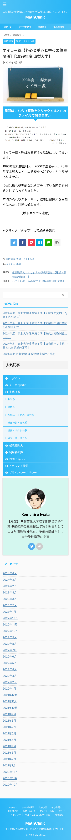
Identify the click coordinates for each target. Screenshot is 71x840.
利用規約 (59, 814)
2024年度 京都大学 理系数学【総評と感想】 (30, 354)
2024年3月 (10, 579)
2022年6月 (10, 656)
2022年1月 (9, 688)
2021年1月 (9, 765)
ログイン (8, 26)
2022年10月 (10, 631)
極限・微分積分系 (17, 438)
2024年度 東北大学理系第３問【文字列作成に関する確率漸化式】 (35, 325)
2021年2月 (9, 759)
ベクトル (10, 264)
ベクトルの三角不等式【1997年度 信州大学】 (38, 281)
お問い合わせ (17, 459)
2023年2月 (10, 605)
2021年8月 (9, 720)
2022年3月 (10, 675)
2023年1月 (9, 611)
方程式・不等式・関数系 (21, 414)
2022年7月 (10, 650)
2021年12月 (10, 695)
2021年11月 (10, 701)
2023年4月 (10, 592)
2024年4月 (10, 573)
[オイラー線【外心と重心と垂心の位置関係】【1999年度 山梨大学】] (39, 242)
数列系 (11, 399)
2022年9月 (10, 637)
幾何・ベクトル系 (25, 259)
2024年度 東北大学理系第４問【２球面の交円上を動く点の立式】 (35, 315)
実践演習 (42, 26)
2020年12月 (10, 772)
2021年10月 (10, 707)
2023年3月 (10, 599)
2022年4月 (10, 669)
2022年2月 (10, 682)
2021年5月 (9, 739)
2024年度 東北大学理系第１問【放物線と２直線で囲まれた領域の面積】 (35, 345)
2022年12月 (10, 618)
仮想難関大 (58, 26)
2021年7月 (9, 727)
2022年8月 (10, 643)
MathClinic (35, 17)
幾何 (18, 264)
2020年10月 (10, 784)
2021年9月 (9, 714)
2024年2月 (10, 586)
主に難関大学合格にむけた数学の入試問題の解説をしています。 (35, 829)
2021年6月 (9, 733)
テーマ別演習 (25, 26)
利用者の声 (16, 452)
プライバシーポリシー (23, 472)
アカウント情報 (18, 465)
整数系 (11, 406)
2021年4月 (9, 746)
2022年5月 (10, 663)
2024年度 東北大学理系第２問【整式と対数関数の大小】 (35, 335)
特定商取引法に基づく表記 (37, 814)
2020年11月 (10, 778)
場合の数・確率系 (17, 422)
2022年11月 (10, 624)
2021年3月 (9, 752)
